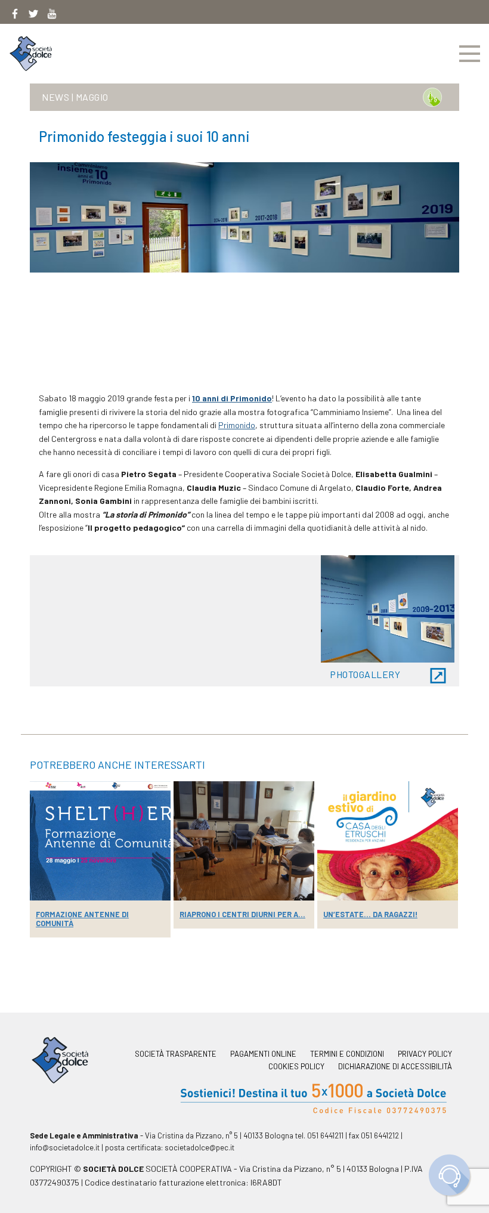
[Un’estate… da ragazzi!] (387, 841)
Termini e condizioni (347, 1054)
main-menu (469, 53)
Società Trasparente (175, 1054)
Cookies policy (296, 1066)
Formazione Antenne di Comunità (82, 918)
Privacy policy (425, 1054)
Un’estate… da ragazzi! (370, 914)
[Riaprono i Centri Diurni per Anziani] (244, 841)
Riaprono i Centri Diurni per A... (242, 914)
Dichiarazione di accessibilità (395, 1066)
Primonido (236, 425)
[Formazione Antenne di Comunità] (100, 841)
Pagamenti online (263, 1054)
